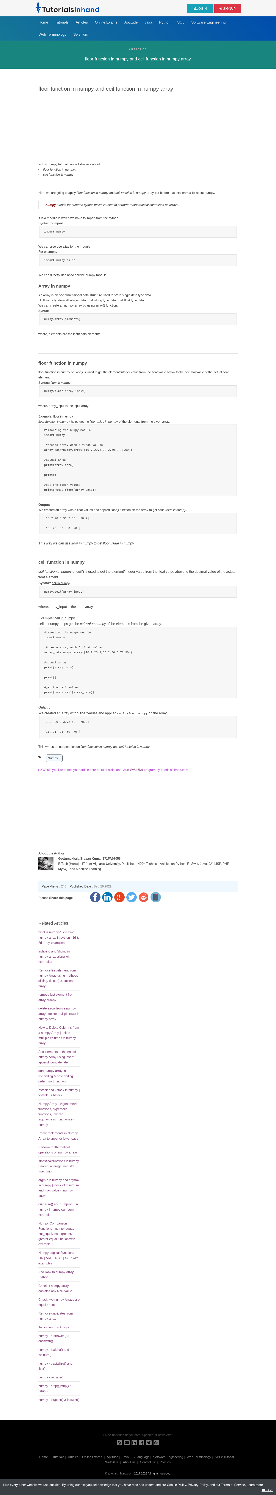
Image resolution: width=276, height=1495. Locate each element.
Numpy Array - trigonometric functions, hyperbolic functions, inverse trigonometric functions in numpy (58, 1114)
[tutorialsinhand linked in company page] (134, 1444)
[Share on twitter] (131, 897)
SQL (180, 22)
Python (164, 22)
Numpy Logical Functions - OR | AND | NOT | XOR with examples (58, 1258)
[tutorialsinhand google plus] (156, 1444)
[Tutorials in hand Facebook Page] (141, 1444)
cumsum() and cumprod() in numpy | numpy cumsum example (58, 1209)
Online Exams (106, 22)
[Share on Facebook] (95, 897)
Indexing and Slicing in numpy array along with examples (54, 956)
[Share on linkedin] (107, 897)
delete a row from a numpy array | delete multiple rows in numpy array (58, 1013)
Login (202, 8)
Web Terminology (52, 34)
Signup (229, 8)
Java (148, 22)
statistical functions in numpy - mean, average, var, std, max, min (58, 1166)
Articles (82, 22)
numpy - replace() (50, 1377)
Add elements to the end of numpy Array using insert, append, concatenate (57, 1057)
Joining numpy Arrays (53, 1327)
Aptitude (131, 22)
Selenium (80, 34)
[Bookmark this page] (156, 897)
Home (43, 22)
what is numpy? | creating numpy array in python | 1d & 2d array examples (58, 937)
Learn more (255, 1485)
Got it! (268, 1490)
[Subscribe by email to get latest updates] (127, 1444)
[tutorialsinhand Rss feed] (119, 1444)
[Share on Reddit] (143, 897)
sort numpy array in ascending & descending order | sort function (55, 1076)
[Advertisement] (138, 126)
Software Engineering (208, 22)
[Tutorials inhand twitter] (149, 1444)
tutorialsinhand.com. (120, 1473)
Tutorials (62, 22)
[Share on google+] (119, 897)
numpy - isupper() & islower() (58, 1400)
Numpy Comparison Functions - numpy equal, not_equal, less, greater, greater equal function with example (56, 1234)
